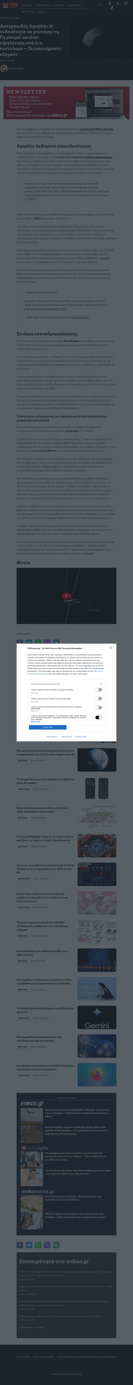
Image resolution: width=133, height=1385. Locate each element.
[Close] (111, 648)
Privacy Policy (81, 737)
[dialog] (66, 692)
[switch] (98, 689)
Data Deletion (51, 737)
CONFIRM (48, 727)
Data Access (66, 737)
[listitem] (66, 684)
